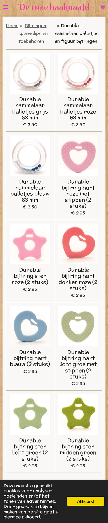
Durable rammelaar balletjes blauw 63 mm (30, 190)
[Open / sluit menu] (5, 7)
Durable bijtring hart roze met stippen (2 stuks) (78, 193)
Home (12, 25)
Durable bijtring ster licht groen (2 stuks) (30, 449)
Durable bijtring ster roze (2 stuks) (30, 276)
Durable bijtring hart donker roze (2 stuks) (78, 279)
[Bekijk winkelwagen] (102, 7)
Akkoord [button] (85, 501)
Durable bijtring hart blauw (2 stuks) (30, 358)
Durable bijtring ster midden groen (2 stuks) (78, 449)
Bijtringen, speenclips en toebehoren (33, 33)
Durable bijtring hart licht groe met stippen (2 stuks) (78, 364)
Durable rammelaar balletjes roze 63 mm (78, 108)
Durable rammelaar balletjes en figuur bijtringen (76, 33)
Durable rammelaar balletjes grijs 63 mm (30, 108)
